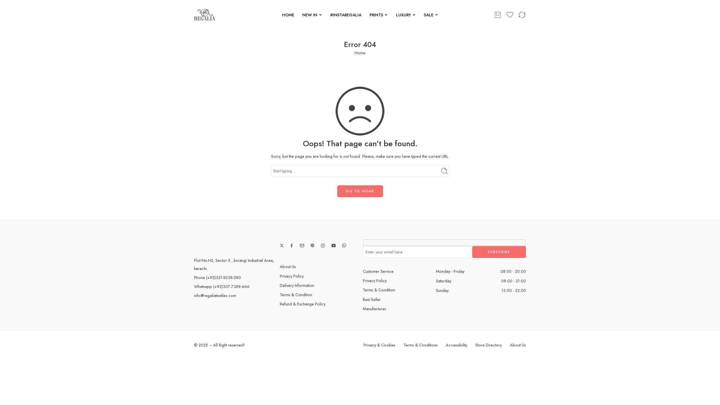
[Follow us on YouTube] (333, 245)
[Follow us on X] (282, 246)
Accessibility (456, 345)
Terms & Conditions (421, 345)
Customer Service (378, 271)
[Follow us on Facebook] (291, 245)
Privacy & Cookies (379, 345)
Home (360, 53)
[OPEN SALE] (436, 14)
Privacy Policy (292, 276)
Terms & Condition (296, 295)
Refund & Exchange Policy (302, 304)
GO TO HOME (360, 191)
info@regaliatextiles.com (215, 295)
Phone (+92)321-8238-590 (217, 277)
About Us (288, 266)
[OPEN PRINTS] (386, 14)
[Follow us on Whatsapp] (344, 245)
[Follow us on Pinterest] (312, 245)
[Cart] (498, 15)
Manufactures (374, 309)
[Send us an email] (302, 245)
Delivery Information (297, 285)
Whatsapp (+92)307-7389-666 (221, 286)
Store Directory (488, 345)
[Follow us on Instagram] (322, 245)
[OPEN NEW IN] (320, 14)
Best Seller (372, 299)
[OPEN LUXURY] (414, 14)
